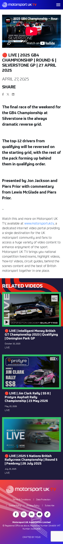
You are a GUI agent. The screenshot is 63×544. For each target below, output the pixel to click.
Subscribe (49, 505)
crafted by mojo (31, 537)
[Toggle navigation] (58, 4)
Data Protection (43, 499)
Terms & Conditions (22, 499)
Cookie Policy (15, 505)
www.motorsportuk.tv (39, 223)
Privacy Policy (33, 505)
